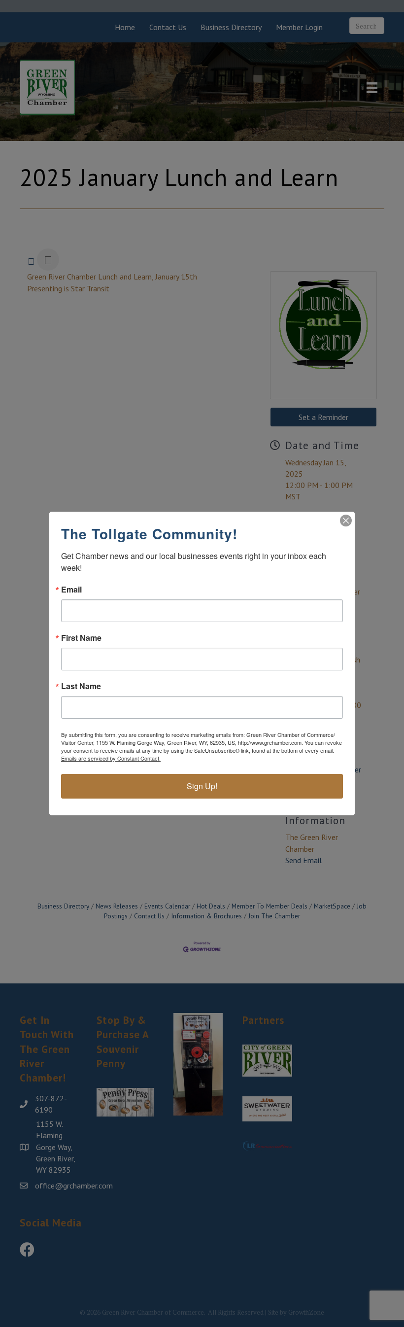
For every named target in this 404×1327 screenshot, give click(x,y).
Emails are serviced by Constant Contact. (111, 758)
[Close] (346, 520)
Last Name (81, 686)
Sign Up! (202, 786)
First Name (81, 638)
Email (71, 590)
